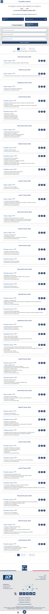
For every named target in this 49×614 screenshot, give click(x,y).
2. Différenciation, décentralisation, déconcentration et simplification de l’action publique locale (22, 301)
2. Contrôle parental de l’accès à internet (11, 172)
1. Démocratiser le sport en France (10, 286)
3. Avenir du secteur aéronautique (10, 450)
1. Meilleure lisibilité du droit (9, 365)
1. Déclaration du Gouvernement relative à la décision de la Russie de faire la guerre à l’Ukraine (22, 75)
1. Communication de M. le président (11, 158)
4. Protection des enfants (8, 530)
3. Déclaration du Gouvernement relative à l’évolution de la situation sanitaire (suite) (20, 105)
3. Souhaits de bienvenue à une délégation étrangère (14, 160)
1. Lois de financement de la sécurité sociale (12, 474)
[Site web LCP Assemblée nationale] (24, 577)
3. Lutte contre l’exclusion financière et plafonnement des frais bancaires (18, 338)
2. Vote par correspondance (9, 381)
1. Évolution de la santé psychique (10, 396)
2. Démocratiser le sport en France (10, 115)
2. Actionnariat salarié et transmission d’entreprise (13, 366)
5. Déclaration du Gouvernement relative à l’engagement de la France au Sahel (19, 163)
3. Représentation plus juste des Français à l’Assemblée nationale (16, 367)
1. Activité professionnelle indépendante (11, 311)
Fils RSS (35, 607)
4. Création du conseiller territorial (10, 368)
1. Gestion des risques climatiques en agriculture (13, 171)
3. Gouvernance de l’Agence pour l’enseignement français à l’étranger (17, 220)
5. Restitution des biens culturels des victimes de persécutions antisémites (18, 532)
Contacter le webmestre (29, 607)
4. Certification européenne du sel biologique (12, 135)
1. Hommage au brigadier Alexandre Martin (12, 526)
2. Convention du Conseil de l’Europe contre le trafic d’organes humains (18, 475)
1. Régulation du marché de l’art (10, 275)
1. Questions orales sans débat (10, 149)
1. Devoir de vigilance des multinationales (12, 546)
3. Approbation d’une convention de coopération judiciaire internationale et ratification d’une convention (24, 487)
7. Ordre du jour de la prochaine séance (11, 372)
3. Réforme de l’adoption (8, 302)
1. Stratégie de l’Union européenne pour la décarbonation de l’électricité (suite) (19, 432)
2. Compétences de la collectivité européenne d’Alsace (14, 503)
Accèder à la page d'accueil (2, 1)
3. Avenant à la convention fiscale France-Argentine (14, 476)
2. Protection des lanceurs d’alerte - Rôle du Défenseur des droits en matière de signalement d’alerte (23, 312)
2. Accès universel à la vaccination (10, 133)
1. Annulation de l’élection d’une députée (12, 447)
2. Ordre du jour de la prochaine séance (11, 90)
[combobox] (13, 19)
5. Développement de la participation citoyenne (13, 370)
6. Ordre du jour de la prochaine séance (11, 164)
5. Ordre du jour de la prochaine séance (11, 118)
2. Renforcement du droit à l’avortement (11, 252)
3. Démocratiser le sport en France (10, 277)
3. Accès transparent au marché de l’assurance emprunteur (15, 237)
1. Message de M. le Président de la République (13, 88)
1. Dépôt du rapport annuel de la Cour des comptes (14, 218)
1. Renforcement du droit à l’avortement (11, 131)
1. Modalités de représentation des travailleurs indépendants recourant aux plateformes (21, 501)
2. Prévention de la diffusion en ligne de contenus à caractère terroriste (17, 219)
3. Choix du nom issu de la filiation (10, 504)
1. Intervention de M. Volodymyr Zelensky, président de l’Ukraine (16, 62)
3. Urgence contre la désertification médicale (12, 548)
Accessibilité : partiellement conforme (17, 607)
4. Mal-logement (7, 451)
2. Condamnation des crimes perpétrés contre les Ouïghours (15, 547)
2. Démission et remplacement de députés (12, 449)
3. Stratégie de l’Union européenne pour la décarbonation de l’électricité (18, 424)
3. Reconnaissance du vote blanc (10, 350)
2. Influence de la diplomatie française (11, 422)
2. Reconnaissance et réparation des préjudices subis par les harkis (17, 276)
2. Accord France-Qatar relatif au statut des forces (13, 486)
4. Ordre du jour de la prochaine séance (11, 106)
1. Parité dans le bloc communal (10, 379)
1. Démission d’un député (9, 113)
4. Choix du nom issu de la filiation (10, 117)
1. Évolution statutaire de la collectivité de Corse (13, 326)
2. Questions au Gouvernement (10, 159)
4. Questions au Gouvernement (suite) (11, 162)
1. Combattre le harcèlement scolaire (11, 251)
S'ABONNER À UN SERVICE (24, 602)
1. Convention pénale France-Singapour (11, 201)
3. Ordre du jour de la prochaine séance (11, 174)
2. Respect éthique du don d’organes (11, 327)
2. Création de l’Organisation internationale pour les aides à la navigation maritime (20, 202)
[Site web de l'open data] (24, 586)
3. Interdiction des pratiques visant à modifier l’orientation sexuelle (17, 529)
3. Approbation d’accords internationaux (12, 203)
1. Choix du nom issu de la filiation (10, 187)
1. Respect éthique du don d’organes (11, 336)
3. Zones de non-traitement (9, 399)
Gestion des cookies (41, 607)
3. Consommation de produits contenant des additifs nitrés (15, 382)
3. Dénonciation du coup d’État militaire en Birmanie (14, 134)
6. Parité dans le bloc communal (10, 371)
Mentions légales (7, 607)
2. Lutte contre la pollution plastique (11, 337)
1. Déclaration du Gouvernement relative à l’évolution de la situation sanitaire (19, 102)
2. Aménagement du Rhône (9, 236)
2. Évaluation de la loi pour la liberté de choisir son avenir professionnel (17, 397)
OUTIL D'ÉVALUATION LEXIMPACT (24, 604)
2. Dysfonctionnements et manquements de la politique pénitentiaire (17, 433)
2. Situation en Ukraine (8, 104)
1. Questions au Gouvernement (10, 234)
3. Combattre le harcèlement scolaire (11, 116)
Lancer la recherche (24, 42)
